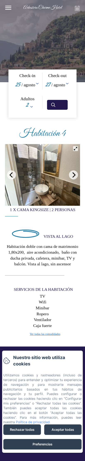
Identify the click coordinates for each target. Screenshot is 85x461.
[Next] (73, 174)
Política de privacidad (33, 422)
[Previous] (11, 174)
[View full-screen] (75, 148)
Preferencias (42, 444)
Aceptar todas (63, 429)
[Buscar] (57, 105)
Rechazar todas (22, 429)
